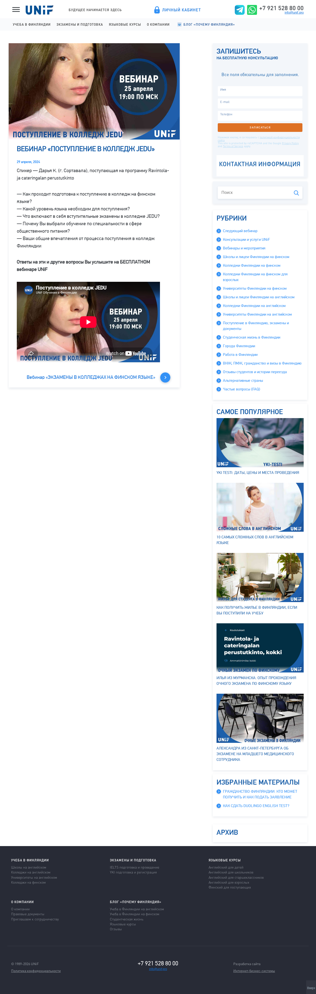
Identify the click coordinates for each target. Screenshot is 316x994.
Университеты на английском (34, 877)
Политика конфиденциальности (36, 970)
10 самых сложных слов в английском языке (255, 540)
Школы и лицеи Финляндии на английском (259, 297)
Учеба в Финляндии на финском (134, 914)
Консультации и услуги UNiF (246, 239)
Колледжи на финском (28, 882)
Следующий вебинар (240, 230)
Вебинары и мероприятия (244, 248)
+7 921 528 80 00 (281, 8)
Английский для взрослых (229, 882)
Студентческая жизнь (126, 919)
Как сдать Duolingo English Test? (256, 805)
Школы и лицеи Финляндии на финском (256, 256)
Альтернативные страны (243, 380)
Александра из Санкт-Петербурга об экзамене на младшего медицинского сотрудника (255, 754)
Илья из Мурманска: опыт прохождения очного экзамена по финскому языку (256, 680)
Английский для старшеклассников (236, 877)
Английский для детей (226, 867)
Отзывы (116, 929)
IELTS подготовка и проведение (134, 867)
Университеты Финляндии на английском (257, 314)
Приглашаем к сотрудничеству (35, 919)
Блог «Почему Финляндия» (209, 24)
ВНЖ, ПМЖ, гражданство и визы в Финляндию (262, 363)
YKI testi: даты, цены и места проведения (258, 472)
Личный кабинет (181, 9)
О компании (158, 24)
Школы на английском (28, 867)
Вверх (311, 988)
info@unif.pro (294, 12)
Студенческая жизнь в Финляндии (251, 337)
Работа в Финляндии (240, 354)
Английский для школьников (231, 872)
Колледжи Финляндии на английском (254, 305)
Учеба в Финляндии (32, 24)
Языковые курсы (125, 24)
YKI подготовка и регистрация (133, 872)
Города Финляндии (239, 346)
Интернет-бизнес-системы (254, 970)
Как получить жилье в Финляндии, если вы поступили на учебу (257, 610)
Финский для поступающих (230, 887)
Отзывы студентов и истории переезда (255, 371)
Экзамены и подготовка (80, 24)
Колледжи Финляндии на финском (251, 265)
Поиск (296, 193)
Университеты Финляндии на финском (255, 288)
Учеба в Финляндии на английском (137, 909)
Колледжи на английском (30, 872)
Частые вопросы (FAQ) (241, 389)
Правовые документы (27, 914)
